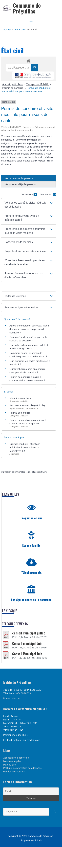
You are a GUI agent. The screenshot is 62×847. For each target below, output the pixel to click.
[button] (29, 204)
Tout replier (27, 194)
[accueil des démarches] (29, 60)
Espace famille (31, 545)
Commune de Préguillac (27, 8)
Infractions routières (20, 398)
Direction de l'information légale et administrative (25, 472)
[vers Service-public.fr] (33, 76)
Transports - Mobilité (37, 84)
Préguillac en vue (31, 518)
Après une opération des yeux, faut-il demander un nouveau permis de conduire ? (29, 329)
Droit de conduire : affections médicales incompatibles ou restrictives (24, 447)
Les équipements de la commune (31, 600)
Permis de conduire (13, 87)
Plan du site (9, 764)
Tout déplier (46, 194)
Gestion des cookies (14, 771)
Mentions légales (12, 761)
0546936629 (23, 693)
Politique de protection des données (22, 768)
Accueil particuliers (12, 84)
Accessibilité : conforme (16, 757)
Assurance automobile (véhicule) (27, 405)
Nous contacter (11, 698)
